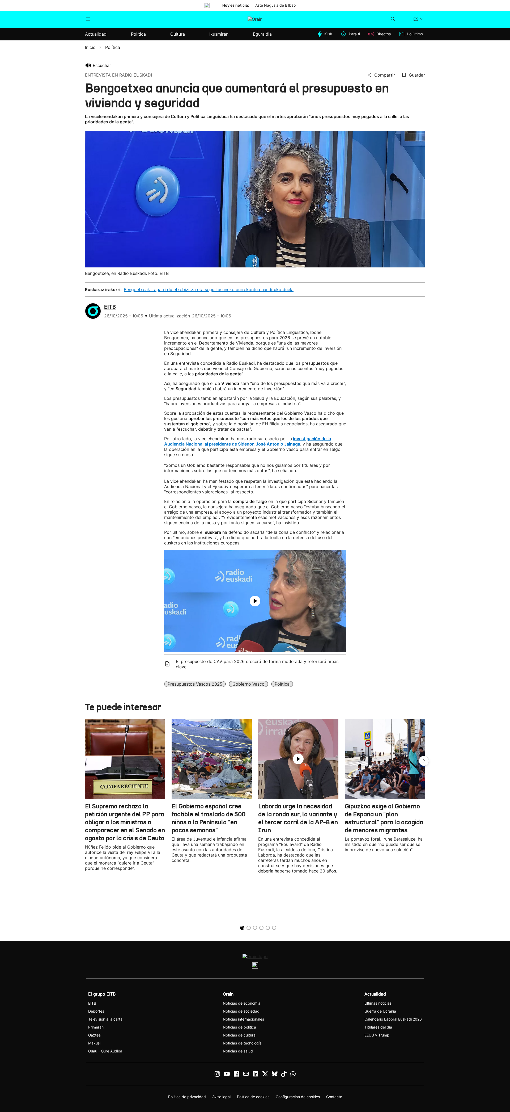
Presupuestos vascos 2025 (195, 684)
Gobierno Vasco (248, 684)
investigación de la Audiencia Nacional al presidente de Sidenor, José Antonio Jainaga (247, 441)
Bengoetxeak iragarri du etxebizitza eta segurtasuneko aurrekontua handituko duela (209, 289)
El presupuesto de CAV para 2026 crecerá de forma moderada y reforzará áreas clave (257, 664)
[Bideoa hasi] (255, 601)
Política (282, 684)
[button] (424, 761)
